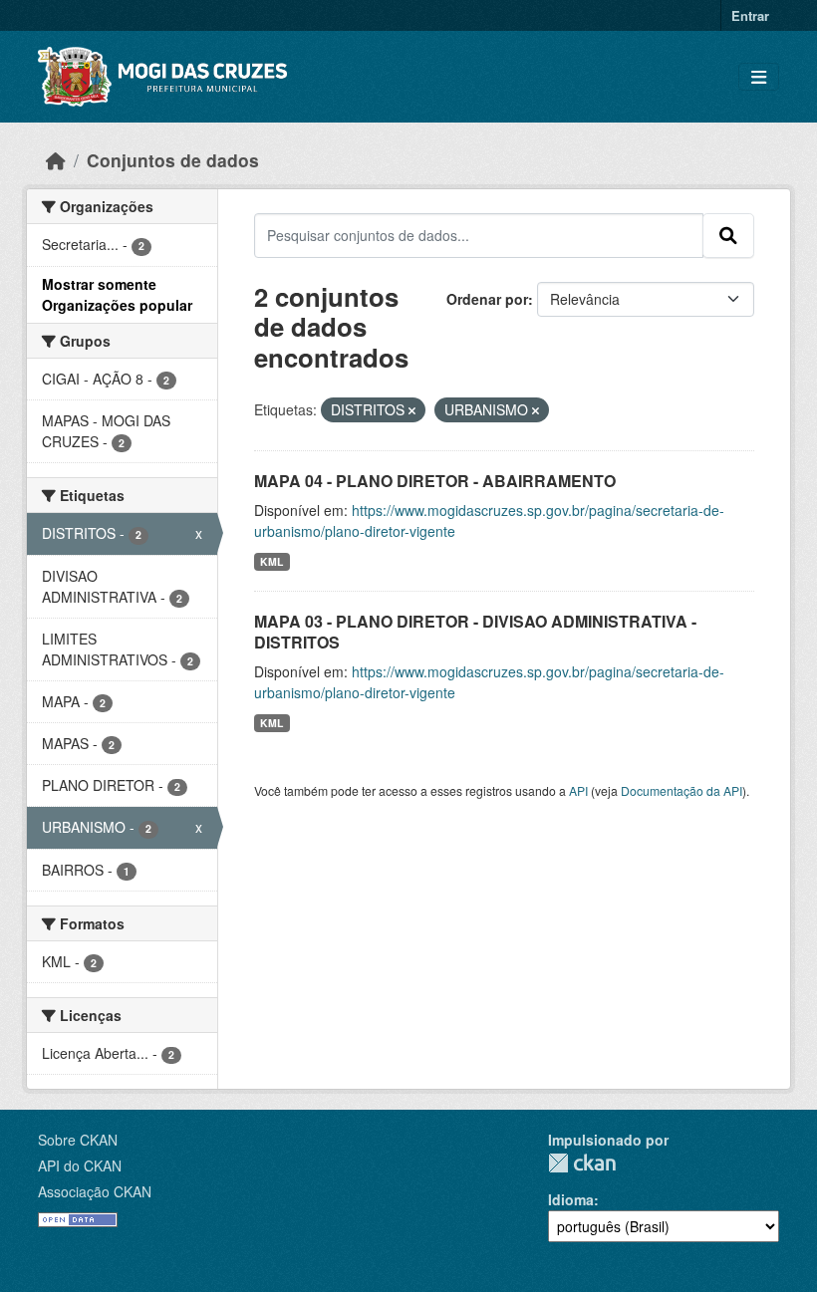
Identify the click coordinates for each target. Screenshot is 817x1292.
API (578, 790)
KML (271, 561)
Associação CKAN (94, 1191)
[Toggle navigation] (758, 77)
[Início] (56, 159)
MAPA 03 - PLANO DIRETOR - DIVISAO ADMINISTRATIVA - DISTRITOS (475, 631)
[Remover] (411, 410)
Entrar (750, 15)
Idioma (571, 1199)
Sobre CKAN (78, 1140)
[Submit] (728, 235)
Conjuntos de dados (173, 159)
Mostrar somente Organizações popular (117, 294)
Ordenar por (487, 299)
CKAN (582, 1163)
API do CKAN (80, 1165)
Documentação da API (681, 790)
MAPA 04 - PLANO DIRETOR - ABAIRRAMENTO (435, 480)
